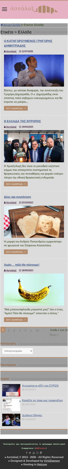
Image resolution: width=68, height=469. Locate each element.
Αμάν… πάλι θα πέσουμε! (21, 264)
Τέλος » (53, 334)
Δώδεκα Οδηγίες (32, 415)
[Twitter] (30, 453)
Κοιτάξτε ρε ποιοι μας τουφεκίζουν (42, 400)
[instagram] (37, 453)
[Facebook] (27, 453)
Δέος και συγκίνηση (17, 196)
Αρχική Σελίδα (11, 24)
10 (37, 330)
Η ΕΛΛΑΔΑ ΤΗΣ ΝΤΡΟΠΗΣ (22, 121)
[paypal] (41, 453)
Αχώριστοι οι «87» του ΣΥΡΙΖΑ (40, 385)
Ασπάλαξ (11, 51)
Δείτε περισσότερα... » (16, 108)
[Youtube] (33, 453)
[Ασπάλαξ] (34, 9)
